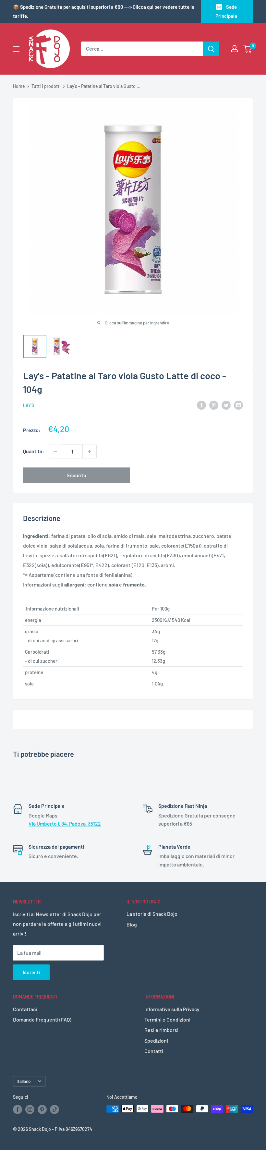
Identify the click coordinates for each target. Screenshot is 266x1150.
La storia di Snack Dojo (152, 914)
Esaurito (76, 475)
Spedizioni (156, 1040)
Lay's (28, 405)
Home (19, 86)
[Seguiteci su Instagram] (29, 1109)
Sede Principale (226, 11)
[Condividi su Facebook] (201, 405)
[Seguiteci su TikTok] (54, 1109)
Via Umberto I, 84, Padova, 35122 (65, 823)
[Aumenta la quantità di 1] (89, 451)
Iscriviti (31, 972)
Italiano (24, 1081)
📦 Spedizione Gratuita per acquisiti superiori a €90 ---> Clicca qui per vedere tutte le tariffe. (103, 11)
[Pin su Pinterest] (213, 405)
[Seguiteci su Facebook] (17, 1109)
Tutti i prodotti (46, 86)
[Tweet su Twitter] (226, 405)
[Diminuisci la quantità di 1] (55, 451)
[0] (248, 49)
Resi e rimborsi (161, 1030)
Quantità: (33, 451)
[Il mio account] (234, 48)
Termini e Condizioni (167, 1019)
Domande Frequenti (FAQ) (42, 1019)
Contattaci (25, 1009)
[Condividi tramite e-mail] (238, 405)
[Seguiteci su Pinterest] (42, 1109)
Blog (132, 924)
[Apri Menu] (16, 49)
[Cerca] (211, 49)
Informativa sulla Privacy (172, 1009)
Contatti (153, 1051)
